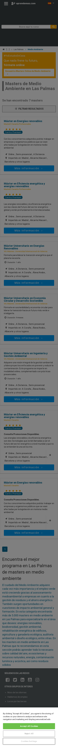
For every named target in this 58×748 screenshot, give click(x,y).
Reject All (29, 733)
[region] (29, 727)
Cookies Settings (29, 741)
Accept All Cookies (29, 726)
